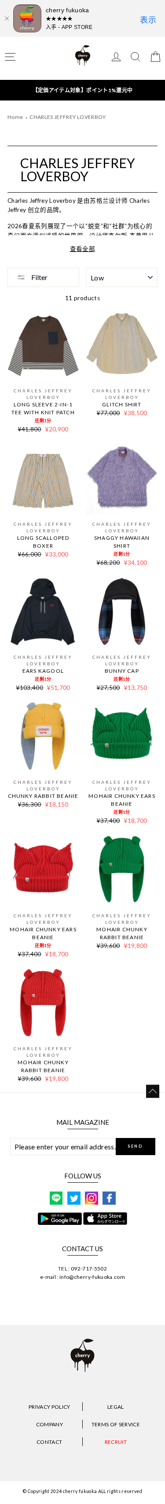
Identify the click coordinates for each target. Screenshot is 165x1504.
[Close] (6, 18)
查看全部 (82, 248)
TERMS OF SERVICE (116, 1424)
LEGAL (115, 1406)
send (135, 1146)
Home (15, 117)
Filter (39, 277)
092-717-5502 (89, 1268)
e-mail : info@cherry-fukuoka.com (82, 1277)
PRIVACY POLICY (49, 1406)
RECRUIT (116, 1442)
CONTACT (49, 1442)
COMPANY (49, 1424)
